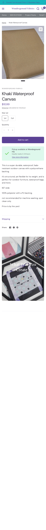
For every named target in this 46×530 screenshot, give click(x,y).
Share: (4, 227)
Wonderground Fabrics (23, 9)
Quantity (5, 125)
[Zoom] (41, 29)
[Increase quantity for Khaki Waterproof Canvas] (12, 130)
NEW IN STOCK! (16, 15)
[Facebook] (10, 227)
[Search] (38, 9)
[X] (13, 227)
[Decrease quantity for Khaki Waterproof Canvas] (4, 130)
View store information (20, 157)
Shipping (5, 108)
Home (4, 15)
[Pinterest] (17, 227)
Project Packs (30, 15)
